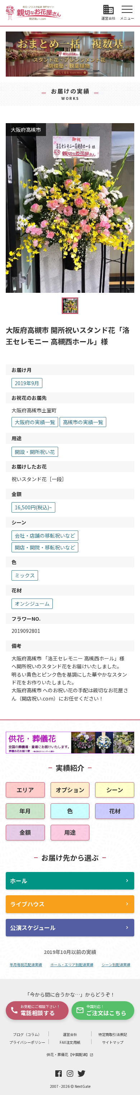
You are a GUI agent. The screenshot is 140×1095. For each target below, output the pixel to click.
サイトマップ (112, 1042)
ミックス (25, 575)
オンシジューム (32, 603)
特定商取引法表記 (112, 1034)
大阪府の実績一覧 (35, 422)
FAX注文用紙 (70, 1042)
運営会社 (70, 1034)
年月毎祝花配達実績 (26, 964)
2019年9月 (27, 383)
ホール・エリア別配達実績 (71, 964)
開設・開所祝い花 (35, 451)
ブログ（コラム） (27, 1034)
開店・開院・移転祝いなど (45, 547)
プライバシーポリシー (27, 1042)
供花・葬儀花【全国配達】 (70, 1054)
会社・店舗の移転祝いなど (45, 535)
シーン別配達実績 (116, 964)
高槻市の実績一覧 (83, 422)
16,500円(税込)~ (33, 507)
